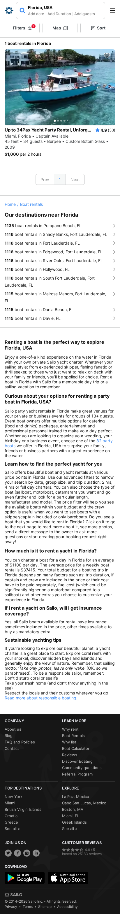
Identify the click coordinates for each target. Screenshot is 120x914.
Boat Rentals (73, 735)
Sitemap (45, 906)
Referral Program (77, 774)
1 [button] (60, 179)
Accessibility (67, 906)
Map (56, 27)
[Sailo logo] (13, 895)
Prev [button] (44, 179)
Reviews (69, 754)
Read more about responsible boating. (41, 697)
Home (10, 204)
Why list (69, 742)
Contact (12, 748)
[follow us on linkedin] (36, 853)
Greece (11, 822)
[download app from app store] (68, 878)
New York (13, 796)
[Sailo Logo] (9, 10)
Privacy (11, 906)
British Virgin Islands (23, 809)
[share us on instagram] (26, 853)
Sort (101, 27)
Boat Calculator (75, 748)
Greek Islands (74, 822)
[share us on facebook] (17, 853)
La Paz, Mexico (75, 796)
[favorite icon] (107, 55)
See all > (12, 828)
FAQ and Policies (20, 742)
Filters (23, 27)
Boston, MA (72, 809)
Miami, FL (70, 815)
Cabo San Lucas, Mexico (84, 803)
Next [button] (75, 179)
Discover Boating (77, 761)
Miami (10, 803)
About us (13, 729)
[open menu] (114, 10)
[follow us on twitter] (8, 853)
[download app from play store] (25, 878)
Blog (9, 735)
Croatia (11, 815)
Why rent (70, 729)
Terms (28, 906)
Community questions (82, 767)
